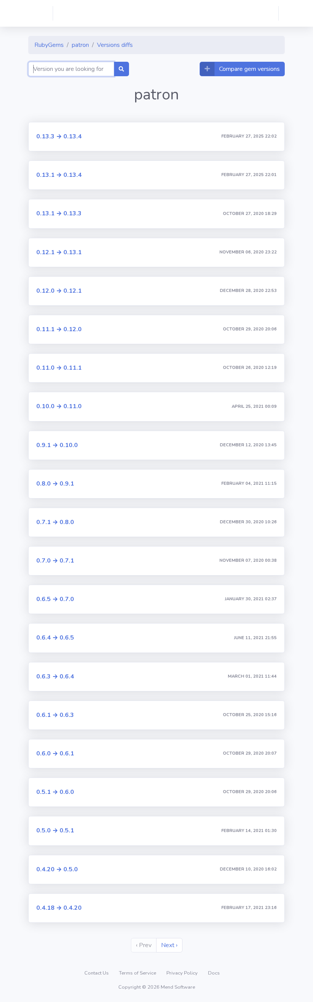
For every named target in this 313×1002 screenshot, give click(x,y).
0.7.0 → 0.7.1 (55, 560)
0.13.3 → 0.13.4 (59, 136)
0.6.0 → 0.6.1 (55, 753)
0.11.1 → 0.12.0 (59, 329)
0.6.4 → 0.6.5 (55, 637)
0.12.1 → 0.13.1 (59, 252)
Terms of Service (138, 973)
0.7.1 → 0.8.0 (55, 522)
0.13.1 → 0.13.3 (59, 213)
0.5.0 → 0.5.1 (55, 830)
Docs (214, 973)
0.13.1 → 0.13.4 (59, 175)
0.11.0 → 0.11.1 (59, 368)
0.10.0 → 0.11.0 (59, 406)
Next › (169, 945)
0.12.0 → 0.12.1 (59, 291)
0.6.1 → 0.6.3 (55, 715)
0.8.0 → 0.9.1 (55, 483)
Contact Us (97, 973)
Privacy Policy (182, 973)
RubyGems (49, 45)
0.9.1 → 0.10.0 (57, 445)
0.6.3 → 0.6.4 (55, 676)
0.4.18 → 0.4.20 (59, 908)
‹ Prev (144, 945)
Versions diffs (115, 45)
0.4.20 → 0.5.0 (57, 869)
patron (80, 45)
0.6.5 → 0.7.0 (55, 599)
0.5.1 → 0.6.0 (55, 792)
